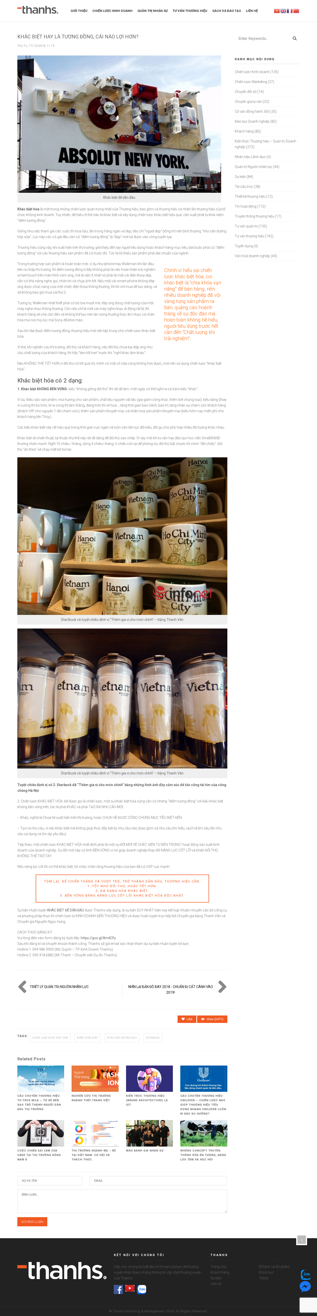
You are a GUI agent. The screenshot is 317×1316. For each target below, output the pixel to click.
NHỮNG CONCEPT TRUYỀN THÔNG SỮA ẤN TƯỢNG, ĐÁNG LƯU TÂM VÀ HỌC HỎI (203, 1155)
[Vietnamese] (277, 11)
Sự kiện (240, 177)
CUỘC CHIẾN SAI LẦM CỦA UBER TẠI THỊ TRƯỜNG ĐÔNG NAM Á (39, 1155)
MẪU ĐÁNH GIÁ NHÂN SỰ (145, 1150)
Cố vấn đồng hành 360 (252, 111)
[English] (283, 11)
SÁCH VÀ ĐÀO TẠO (226, 11)
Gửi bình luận (32, 1222)
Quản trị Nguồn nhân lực (253, 167)
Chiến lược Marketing (251, 82)
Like (189, 1019)
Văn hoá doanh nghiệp (252, 256)
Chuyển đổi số (246, 92)
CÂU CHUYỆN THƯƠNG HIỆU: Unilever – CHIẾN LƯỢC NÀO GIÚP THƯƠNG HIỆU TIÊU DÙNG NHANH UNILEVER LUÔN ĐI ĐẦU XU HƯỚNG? (203, 1104)
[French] (290, 11)
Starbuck (153, 1038)
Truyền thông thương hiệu (254, 216)
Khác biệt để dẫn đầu (122, 1038)
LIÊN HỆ (252, 11)
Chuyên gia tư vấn (248, 102)
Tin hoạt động (245, 206)
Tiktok (263, 1278)
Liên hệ (216, 1284)
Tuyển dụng (244, 246)
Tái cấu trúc (244, 187)
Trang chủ (218, 1267)
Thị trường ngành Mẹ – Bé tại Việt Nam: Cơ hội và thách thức (94, 1155)
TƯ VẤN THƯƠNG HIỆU (190, 11)
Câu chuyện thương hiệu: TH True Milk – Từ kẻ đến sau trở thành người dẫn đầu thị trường (39, 1102)
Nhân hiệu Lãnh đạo (250, 157)
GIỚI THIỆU (79, 11)
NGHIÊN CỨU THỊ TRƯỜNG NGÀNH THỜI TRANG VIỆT (91, 1098)
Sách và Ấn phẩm (274, 1267)
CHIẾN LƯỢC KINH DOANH (112, 11)
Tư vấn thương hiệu (249, 236)
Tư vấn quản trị (246, 226)
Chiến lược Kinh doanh (252, 72)
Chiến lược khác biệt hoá (50, 1038)
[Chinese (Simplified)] (296, 11)
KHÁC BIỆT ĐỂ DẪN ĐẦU (65, 910)
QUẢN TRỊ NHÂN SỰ (152, 11)
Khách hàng (244, 131)
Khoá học (266, 1272)
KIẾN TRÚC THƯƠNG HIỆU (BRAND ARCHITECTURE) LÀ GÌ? (147, 1100)
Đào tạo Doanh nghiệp (252, 121)
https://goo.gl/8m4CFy (98, 938)
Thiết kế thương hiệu (250, 196)
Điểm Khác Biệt (87, 1038)
